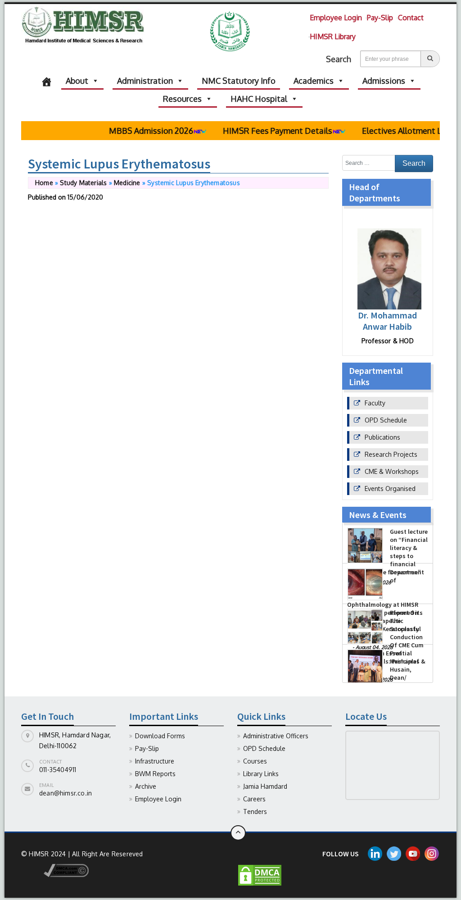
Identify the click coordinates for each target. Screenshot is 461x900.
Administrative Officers (275, 736)
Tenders (255, 811)
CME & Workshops (392, 471)
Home (44, 182)
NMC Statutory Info (239, 81)
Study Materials (83, 182)
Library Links (261, 773)
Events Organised (390, 488)
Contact (411, 17)
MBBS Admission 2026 (139, 131)
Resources (182, 99)
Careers (254, 799)
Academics (314, 81)
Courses (255, 761)
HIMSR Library (333, 36)
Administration (145, 81)
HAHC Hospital (258, 99)
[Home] (46, 81)
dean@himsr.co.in (65, 793)
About (77, 81)
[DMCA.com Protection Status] (259, 874)
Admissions (383, 81)
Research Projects (391, 454)
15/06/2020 (85, 197)
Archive (145, 786)
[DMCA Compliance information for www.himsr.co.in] (55, 869)
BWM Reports (155, 773)
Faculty (375, 403)
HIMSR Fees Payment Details (266, 131)
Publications (382, 437)
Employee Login (336, 17)
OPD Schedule (386, 420)
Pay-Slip (380, 17)
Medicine (127, 182)
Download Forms (160, 736)
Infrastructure (154, 761)
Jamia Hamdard (265, 786)
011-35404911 (57, 769)
